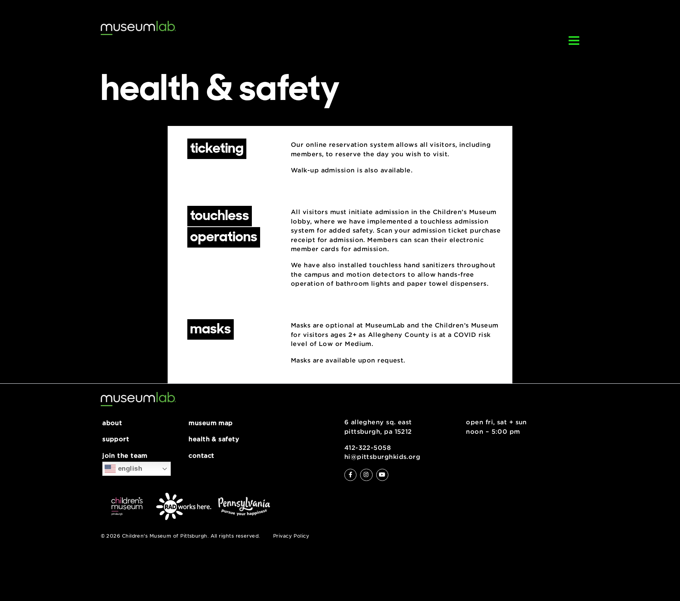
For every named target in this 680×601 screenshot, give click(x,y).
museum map (210, 423)
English (129, 468)
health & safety (213, 439)
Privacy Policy (291, 536)
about (112, 423)
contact (201, 455)
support (115, 439)
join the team (125, 455)
